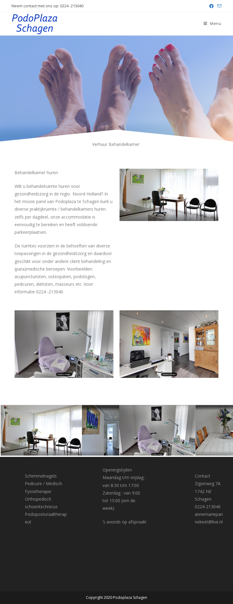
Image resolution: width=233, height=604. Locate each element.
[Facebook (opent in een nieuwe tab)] (211, 6)
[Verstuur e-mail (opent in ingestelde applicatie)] (218, 6)
